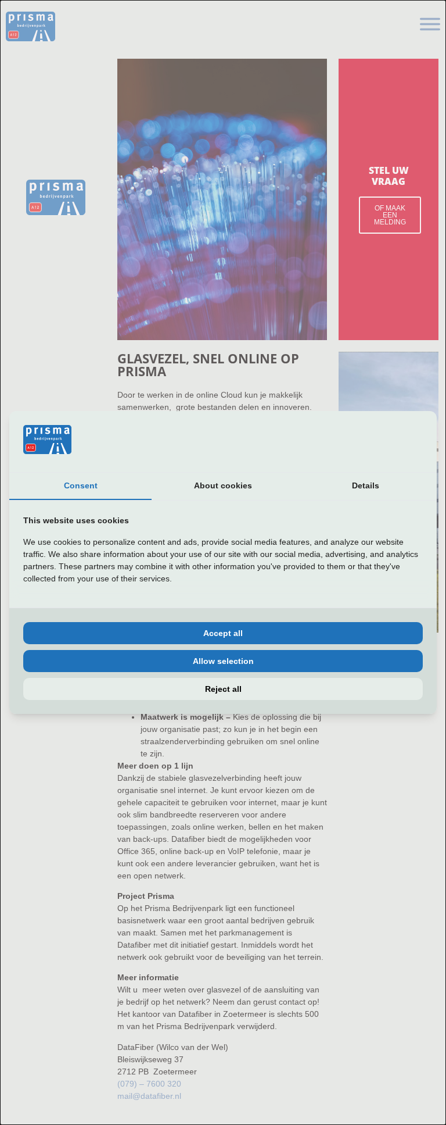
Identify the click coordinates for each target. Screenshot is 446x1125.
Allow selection (223, 661)
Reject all (223, 689)
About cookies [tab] (223, 485)
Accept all (223, 633)
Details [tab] (365, 485)
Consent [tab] (81, 485)
